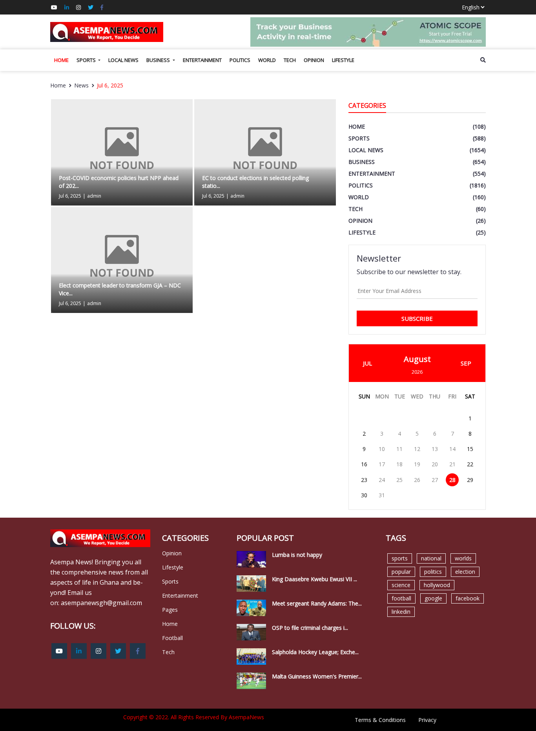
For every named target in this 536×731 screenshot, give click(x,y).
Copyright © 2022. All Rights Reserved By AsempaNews (193, 717)
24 (382, 480)
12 (417, 449)
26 (417, 480)
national (431, 558)
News (81, 85)
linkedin (401, 611)
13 (435, 449)
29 (470, 480)
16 (364, 464)
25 (399, 480)
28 (452, 480)
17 (382, 464)
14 (452, 449)
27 (435, 480)
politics (433, 571)
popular (401, 571)
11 (399, 449)
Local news (123, 60)
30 (364, 495)
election (465, 571)
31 (382, 495)
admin (94, 196)
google (433, 598)
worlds (463, 558)
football (401, 598)
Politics (240, 60)
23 (364, 480)
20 (435, 464)
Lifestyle (343, 60)
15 (470, 449)
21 (452, 464)
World (267, 60)
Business (158, 60)
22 (470, 464)
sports (400, 558)
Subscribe (417, 318)
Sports (87, 60)
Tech (290, 60)
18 (399, 464)
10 (382, 449)
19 (417, 464)
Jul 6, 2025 (110, 85)
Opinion (314, 60)
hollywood (437, 585)
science (401, 585)
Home (61, 60)
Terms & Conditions (380, 720)
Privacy (427, 720)
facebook (467, 598)
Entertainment (202, 60)
